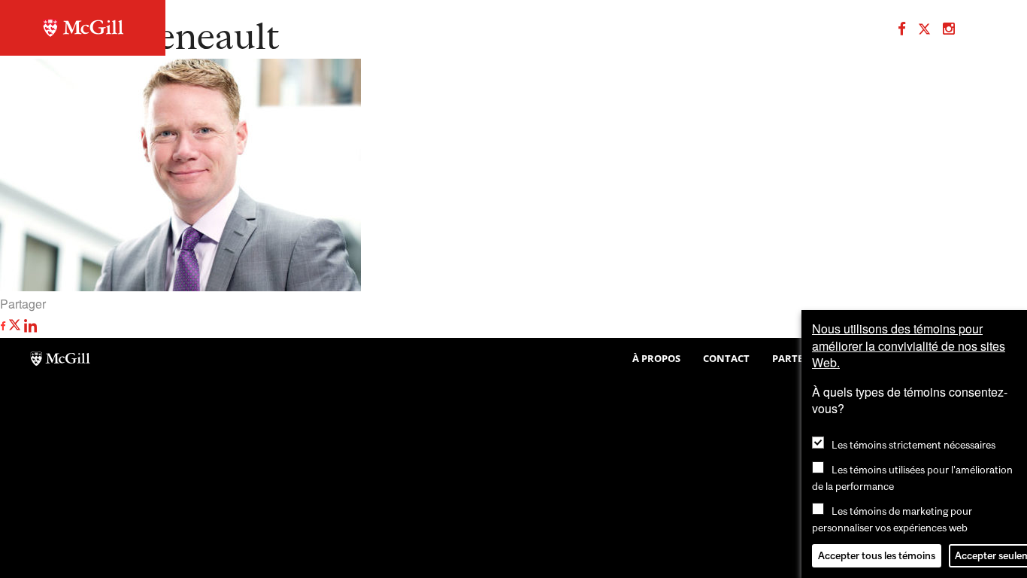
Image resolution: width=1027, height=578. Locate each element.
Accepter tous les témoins (876, 555)
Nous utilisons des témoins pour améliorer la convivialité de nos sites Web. (908, 345)
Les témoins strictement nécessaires (913, 445)
